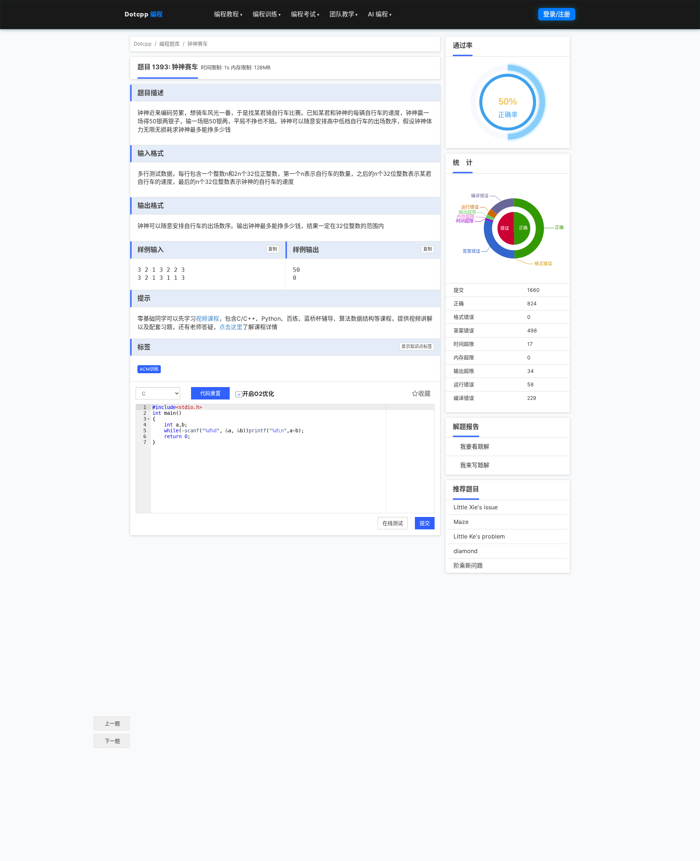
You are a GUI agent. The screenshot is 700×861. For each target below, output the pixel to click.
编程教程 (228, 14)
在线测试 (392, 523)
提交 (425, 523)
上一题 (112, 723)
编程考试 (305, 14)
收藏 (424, 393)
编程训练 (267, 14)
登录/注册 (556, 14)
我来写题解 (474, 465)
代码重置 (210, 393)
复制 (272, 249)
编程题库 (169, 43)
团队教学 (344, 14)
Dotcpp (144, 14)
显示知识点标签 (416, 346)
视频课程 (207, 318)
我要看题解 (474, 446)
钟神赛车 (197, 43)
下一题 (112, 741)
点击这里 (230, 327)
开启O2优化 (258, 393)
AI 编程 (380, 14)
